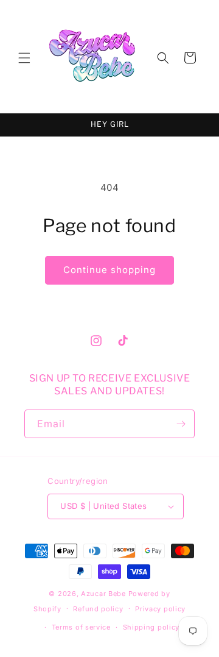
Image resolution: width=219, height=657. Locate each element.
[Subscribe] (180, 424)
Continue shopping (109, 269)
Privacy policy (160, 609)
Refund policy (98, 609)
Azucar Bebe (103, 593)
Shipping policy (151, 627)
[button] (24, 57)
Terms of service (81, 627)
